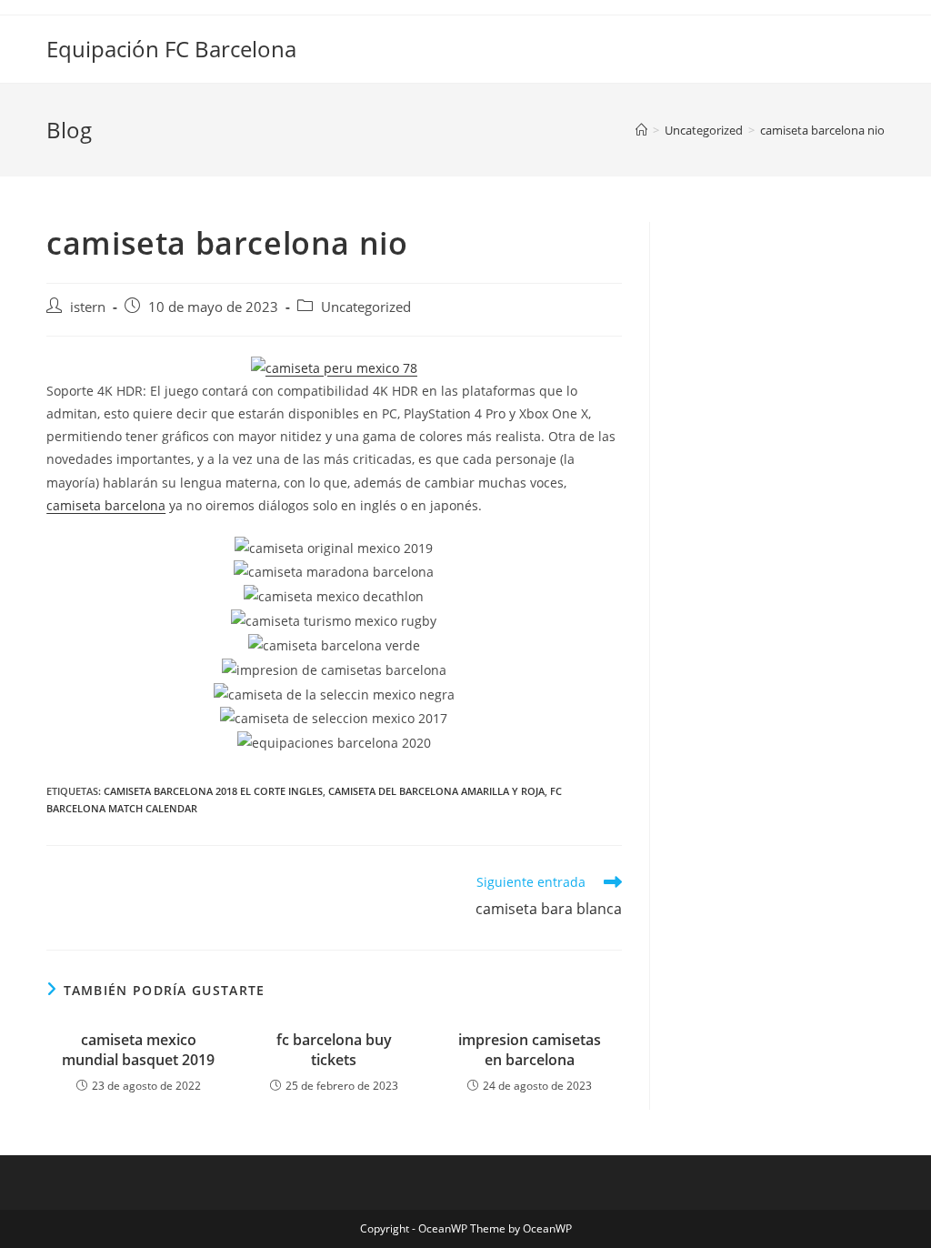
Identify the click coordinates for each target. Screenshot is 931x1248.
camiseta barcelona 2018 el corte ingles (213, 791)
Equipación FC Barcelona (171, 49)
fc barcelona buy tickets (334, 1050)
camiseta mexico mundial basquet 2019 (138, 1050)
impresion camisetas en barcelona (529, 1050)
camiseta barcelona (105, 505)
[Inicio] (641, 130)
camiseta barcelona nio (822, 130)
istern (87, 307)
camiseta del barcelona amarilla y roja (436, 791)
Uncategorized (366, 307)
